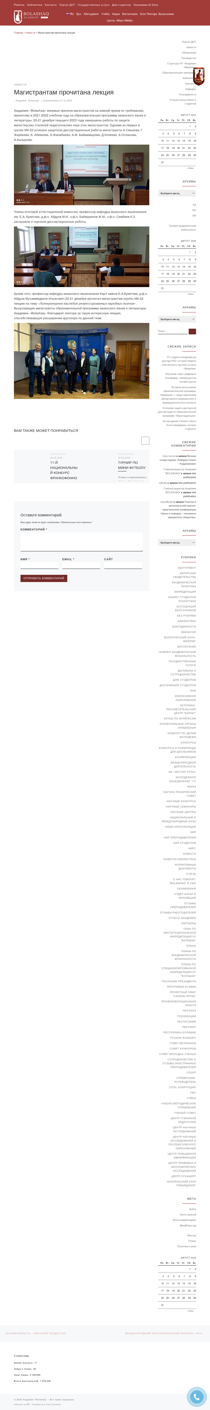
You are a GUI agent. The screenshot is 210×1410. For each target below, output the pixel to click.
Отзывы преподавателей (183, 905)
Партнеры (188, 923)
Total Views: (22, 1375)
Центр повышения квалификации (182, 1155)
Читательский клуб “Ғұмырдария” (181, 1183)
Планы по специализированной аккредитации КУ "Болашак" (179, 970)
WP (28, 1404)
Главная (18, 32)
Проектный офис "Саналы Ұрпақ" (183, 994)
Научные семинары (181, 806)
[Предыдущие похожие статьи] (137, 441)
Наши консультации (180, 826)
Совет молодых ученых (177, 1054)
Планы (191, 945)
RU (194, 210)
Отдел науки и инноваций (185, 896)
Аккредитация (185, 591)
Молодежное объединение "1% (182, 779)
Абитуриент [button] (91, 14)
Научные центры (183, 812)
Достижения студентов (178, 685)
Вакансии (188, 632)
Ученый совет (185, 1112)
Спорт (191, 1072)
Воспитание (186, 646)
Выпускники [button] (166, 14)
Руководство (188, 58)
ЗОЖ (193, 690)
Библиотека (187, 621)
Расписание (186, 1021)
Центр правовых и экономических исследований (182, 1166)
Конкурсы (188, 742)
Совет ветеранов (182, 1043)
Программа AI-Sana (181, 986)
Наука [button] (116, 14)
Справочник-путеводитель (185, 1079)
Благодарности (187, 94)
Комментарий (34, 529)
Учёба (191, 1098)
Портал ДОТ (189, 41)
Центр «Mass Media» (120, 20)
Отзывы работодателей (178, 912)
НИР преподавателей (180, 837)
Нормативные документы (185, 866)
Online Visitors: (24, 1363)
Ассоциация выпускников (185, 608)
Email (68, 559)
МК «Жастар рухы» (182, 771)
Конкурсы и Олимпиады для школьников (177, 749)
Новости (30, 32)
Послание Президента (179, 981)
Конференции (185, 757)
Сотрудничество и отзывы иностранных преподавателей (179, 1063)
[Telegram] (198, 76)
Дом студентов (184, 679)
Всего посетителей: (27, 1381)
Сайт (108, 559)
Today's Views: (23, 1369)
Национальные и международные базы (179, 819)
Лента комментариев (184, 1220)
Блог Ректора (148, 14)
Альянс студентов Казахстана (182, 599)
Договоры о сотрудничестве (183, 672)
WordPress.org (188, 1225)
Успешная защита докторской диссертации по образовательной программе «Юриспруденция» (177, 411)
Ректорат (189, 1027)
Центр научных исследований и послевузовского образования (182, 1142)
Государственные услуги (182, 663)
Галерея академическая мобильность (182, 227)
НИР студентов (184, 843)
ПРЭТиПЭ (189, 1010)
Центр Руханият (183, 1176)
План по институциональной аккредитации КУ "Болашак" (180, 934)
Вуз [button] (78, 14)
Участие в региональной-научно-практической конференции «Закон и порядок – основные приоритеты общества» (178, 509)
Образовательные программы (179, 72)
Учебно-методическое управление (178, 1105)
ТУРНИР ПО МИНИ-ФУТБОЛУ (132, 465)
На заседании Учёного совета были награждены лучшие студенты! (179, 424)
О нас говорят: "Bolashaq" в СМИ (182, 881)
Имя (25, 559)
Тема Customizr (53, 1404)
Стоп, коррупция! (182, 1087)
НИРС (192, 848)
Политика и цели (186, 1246)
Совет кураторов (183, 1048)
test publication (187, 483)
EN (194, 215)
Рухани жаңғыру (183, 1037)
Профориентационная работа (178, 1003)
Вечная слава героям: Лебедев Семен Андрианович (178, 459)
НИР (193, 832)
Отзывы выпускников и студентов (183, 101)
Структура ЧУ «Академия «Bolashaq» (181, 65)
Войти (192, 1209)
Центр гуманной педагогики (183, 1120)
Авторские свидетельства (184, 575)
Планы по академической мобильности (183, 954)
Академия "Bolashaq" (28, 100)
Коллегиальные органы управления (178, 725)
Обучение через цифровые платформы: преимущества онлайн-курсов (180, 377)
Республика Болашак (179, 1032)
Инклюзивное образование (185, 698)
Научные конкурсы (181, 801)
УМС (193, 1092)
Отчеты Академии (182, 918)
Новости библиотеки (179, 859)
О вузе (191, 873)
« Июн (190, 168)
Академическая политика (184, 584)
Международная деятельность (183, 764)
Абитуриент (187, 567)
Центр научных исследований (184, 1129)
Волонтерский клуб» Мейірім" (180, 639)
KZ (194, 204)
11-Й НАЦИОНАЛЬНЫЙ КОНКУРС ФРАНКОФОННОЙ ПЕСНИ (64, 472)
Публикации (186, 1016)
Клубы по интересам (180, 718)
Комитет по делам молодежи (182, 735)
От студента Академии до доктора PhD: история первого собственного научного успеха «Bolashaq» (179, 362)
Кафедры (190, 89)
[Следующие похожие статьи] (145, 441)
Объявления (189, 52)
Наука (191, 786)
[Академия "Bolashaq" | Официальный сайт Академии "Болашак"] (31, 15)
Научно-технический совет (179, 794)
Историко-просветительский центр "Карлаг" (181, 709)
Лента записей (188, 1214)
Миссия (191, 1235)
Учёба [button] (105, 14)
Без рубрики (186, 615)
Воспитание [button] (129, 14)
